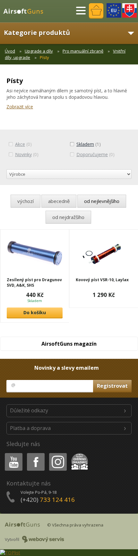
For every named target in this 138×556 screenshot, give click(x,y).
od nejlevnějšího (101, 201)
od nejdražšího (68, 217)
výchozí (25, 201)
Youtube (12, 454)
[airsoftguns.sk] (129, 10)
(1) (88, 144)
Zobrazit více (19, 107)
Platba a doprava (30, 428)
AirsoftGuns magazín (69, 343)
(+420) (48, 499)
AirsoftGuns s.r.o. (26, 11)
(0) (23, 144)
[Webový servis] (43, 539)
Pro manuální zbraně (83, 51)
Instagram (57, 454)
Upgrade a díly (39, 51)
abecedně (59, 201)
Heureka (78, 454)
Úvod (10, 51)
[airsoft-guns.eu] (114, 10)
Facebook (35, 454)
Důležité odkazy (29, 410)
